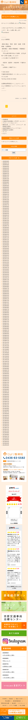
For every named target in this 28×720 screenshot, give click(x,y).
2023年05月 (6, 229)
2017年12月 (6, 342)
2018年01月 (6, 340)
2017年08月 (6, 349)
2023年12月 (6, 217)
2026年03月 (6, 170)
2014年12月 (6, 403)
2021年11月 (6, 260)
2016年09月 (6, 366)
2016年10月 (6, 365)
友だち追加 (14, 633)
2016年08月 (6, 368)
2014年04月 (6, 415)
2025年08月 (6, 182)
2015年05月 (6, 394)
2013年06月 (6, 420)
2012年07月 (6, 436)
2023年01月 (6, 236)
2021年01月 (6, 278)
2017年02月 (6, 359)
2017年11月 (6, 344)
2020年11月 (6, 281)
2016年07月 (6, 370)
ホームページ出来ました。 (11, 16)
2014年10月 (6, 406)
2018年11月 (6, 323)
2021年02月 (6, 276)
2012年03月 (6, 443)
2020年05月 (6, 292)
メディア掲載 (13, 705)
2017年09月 (6, 347)
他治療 (14, 703)
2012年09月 (6, 432)
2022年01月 (6, 257)
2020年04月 (6, 293)
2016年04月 (6, 375)
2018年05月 (6, 333)
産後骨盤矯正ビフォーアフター (12, 128)
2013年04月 (6, 422)
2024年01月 (6, 215)
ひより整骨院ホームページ (9, 86)
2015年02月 (6, 399)
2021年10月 (6, 262)
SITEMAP (4, 714)
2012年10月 (6, 431)
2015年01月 (6, 401)
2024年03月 (6, 211)
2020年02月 (6, 297)
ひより (5, 133)
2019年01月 (6, 319)
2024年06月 (6, 206)
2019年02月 (6, 318)
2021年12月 (6, 258)
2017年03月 (6, 358)
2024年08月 (6, 203)
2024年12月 (6, 196)
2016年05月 (6, 373)
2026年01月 (6, 173)
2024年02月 (6, 213)
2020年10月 (6, 283)
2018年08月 (6, 328)
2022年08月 (6, 245)
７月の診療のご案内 (8, 677)
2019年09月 (6, 305)
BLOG (5, 705)
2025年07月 (6, 184)
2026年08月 (6, 161)
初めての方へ (20, 698)
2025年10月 (6, 178)
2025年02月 (6, 192)
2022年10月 (6, 241)
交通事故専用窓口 (6, 83)
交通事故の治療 (7, 666)
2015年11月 (6, 384)
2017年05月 (6, 354)
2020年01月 (6, 298)
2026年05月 (6, 166)
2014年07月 (6, 412)
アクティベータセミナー (10, 123)
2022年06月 (6, 248)
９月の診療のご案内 (8, 655)
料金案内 (8, 701)
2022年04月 (6, 251)
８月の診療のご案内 (8, 672)
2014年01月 (6, 417)
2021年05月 (6, 271)
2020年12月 (6, 279)
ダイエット (21, 703)
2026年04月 (6, 168)
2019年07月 (6, 309)
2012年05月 (6, 439)
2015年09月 (6, 387)
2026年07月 (6, 163)
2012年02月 (6, 445)
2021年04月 (6, 272)
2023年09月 (6, 222)
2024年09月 (6, 201)
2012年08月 (6, 434)
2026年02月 (6, 171)
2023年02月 (6, 234)
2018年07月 (6, 330)
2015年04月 (6, 396)
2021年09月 (6, 264)
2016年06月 (6, 372)
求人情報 (22, 705)
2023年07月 (6, 225)
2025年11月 (6, 177)
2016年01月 (6, 380)
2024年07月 (6, 205)
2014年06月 (6, 413)
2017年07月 (6, 351)
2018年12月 (6, 321)
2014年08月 (6, 410)
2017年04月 (6, 356)
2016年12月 (6, 363)
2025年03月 (6, 191)
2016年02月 (6, 379)
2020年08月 (6, 286)
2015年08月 (6, 389)
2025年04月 (6, 189)
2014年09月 (6, 408)
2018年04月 (6, 335)
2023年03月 (6, 232)
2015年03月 (6, 398)
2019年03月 (6, 316)
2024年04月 (6, 210)
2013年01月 (6, 427)
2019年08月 (6, 307)
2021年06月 (6, 269)
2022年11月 (6, 239)
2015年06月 (6, 392)
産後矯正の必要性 (8, 130)
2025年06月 (6, 185)
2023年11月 (6, 218)
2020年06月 (6, 290)
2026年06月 (6, 164)
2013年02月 (6, 426)
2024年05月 (6, 208)
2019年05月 (6, 312)
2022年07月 (6, 246)
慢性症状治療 (5, 703)
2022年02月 (6, 255)
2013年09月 (6, 419)
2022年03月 (6, 253)
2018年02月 (6, 339)
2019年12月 (6, 300)
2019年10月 (6, 304)
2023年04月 (6, 231)
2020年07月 (6, 288)
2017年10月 (6, 345)
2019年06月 (6, 311)
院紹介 (11, 698)
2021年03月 (6, 274)
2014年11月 (6, 405)
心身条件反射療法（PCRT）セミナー (14, 121)
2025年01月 (6, 194)
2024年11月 (6, 198)
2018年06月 (6, 332)
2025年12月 (6, 175)
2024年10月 (6, 199)
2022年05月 (6, 250)
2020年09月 (6, 285)
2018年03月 (6, 337)
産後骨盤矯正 (17, 701)
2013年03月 (6, 424)
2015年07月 (6, 391)
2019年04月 (6, 314)
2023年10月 (6, 220)
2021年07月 (6, 267)
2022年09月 (6, 243)
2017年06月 (6, 352)
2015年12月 (6, 382)
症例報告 (5, 119)
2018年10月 (6, 325)
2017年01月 (6, 361)
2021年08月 (6, 265)
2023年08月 (6, 224)
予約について (6, 660)
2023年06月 (6, 227)
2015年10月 (6, 385)
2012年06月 (6, 438)
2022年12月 (6, 238)
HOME (5, 698)
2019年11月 (6, 302)
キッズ (5, 131)
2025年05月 (6, 187)
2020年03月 (6, 295)
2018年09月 (6, 326)
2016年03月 (6, 377)
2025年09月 (6, 180)
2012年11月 (6, 429)
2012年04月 (6, 441)
